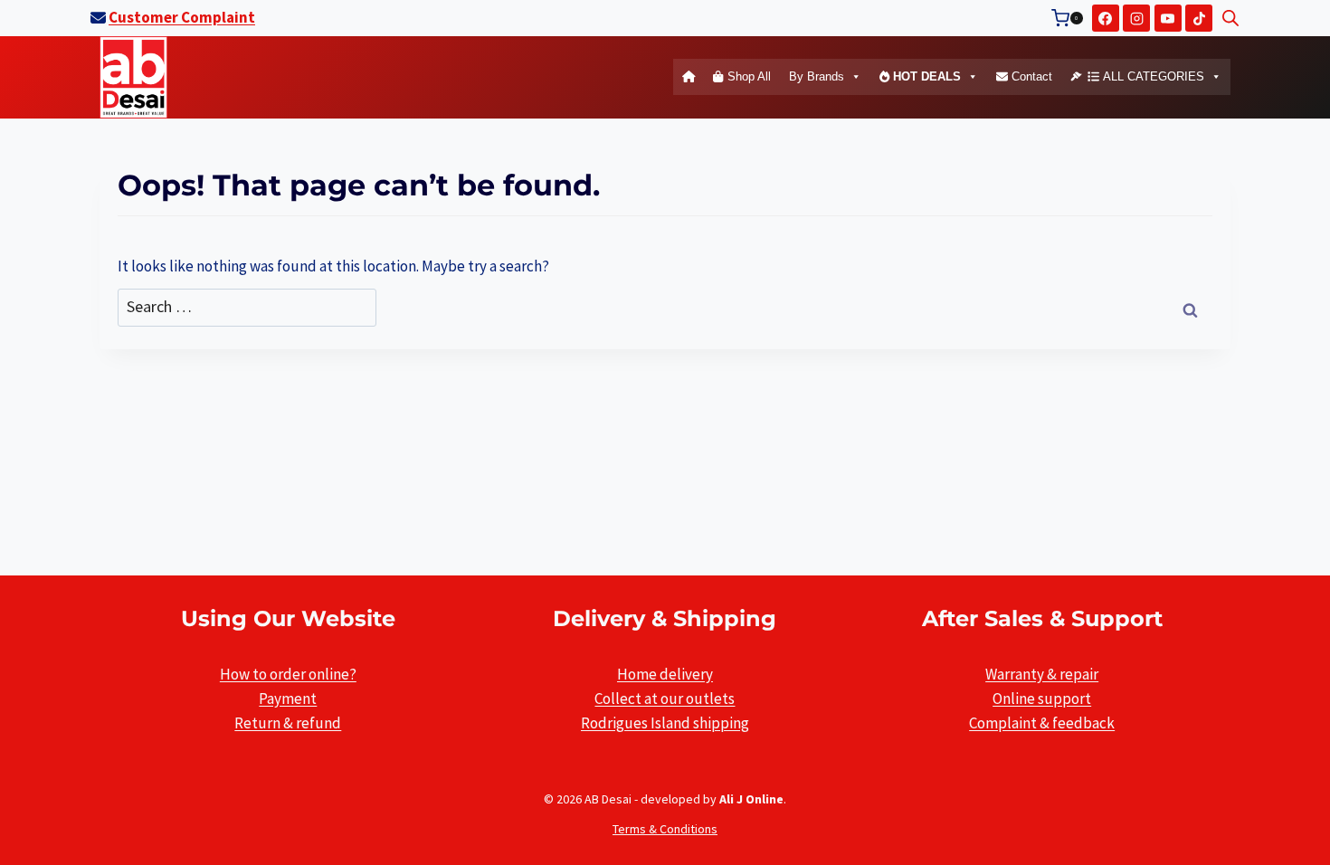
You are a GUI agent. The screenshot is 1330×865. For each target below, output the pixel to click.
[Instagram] (1136, 18)
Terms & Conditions (665, 829)
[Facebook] (1105, 18)
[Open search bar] (1230, 18)
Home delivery (665, 674)
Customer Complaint (182, 17)
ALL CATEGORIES (1151, 76)
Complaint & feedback (1042, 723)
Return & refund (287, 723)
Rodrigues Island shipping (665, 723)
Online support (1042, 698)
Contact (1030, 76)
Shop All (747, 76)
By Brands (816, 76)
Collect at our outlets (664, 698)
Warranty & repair (1041, 674)
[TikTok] (1198, 18)
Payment (288, 698)
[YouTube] (1168, 18)
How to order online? (288, 674)
